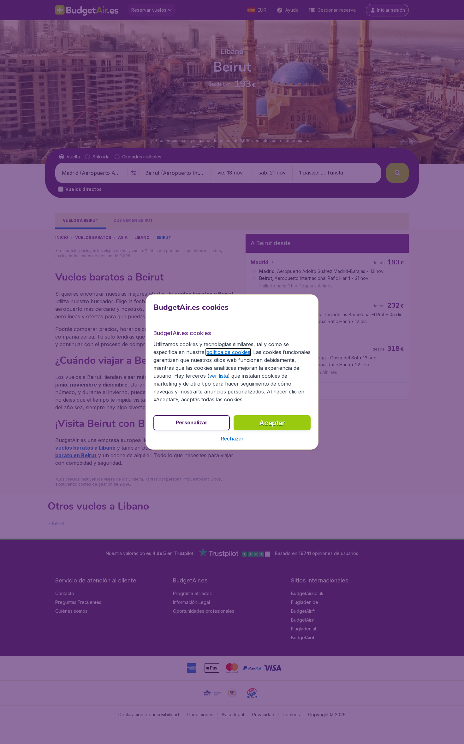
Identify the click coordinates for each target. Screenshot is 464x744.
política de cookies (228, 352)
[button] (232, 438)
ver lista (218, 376)
